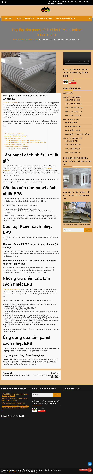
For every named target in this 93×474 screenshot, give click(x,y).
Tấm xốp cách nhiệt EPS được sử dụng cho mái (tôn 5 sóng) (24, 140)
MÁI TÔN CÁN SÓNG (74, 104)
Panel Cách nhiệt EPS (10, 103)
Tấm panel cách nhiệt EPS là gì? (14, 133)
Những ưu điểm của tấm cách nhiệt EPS (17, 144)
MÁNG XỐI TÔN (72, 141)
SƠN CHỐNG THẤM (74, 126)
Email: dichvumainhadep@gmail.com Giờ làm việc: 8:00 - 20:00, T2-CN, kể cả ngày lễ (15, 407)
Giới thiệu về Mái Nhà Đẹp (28, 472)
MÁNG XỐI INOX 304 (74, 149)
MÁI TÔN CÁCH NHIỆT (75, 108)
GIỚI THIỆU (52, 2)
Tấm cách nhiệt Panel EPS (11, 289)
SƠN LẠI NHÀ (72, 122)
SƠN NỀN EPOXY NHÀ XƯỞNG (78, 134)
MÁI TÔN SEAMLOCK (74, 112)
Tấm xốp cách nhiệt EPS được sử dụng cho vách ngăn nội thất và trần (27, 142)
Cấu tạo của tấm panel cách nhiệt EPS (16, 136)
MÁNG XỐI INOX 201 (74, 145)
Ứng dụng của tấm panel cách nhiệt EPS (17, 146)
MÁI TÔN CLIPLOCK (74, 115)
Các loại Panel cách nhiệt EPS (13, 138)
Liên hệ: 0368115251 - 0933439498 (13, 403)
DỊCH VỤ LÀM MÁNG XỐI (56, 3)
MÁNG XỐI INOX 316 (74, 153)
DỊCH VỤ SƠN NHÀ (82, 2)
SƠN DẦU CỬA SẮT (74, 130)
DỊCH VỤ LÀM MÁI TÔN (65, 2)
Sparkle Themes (14, 472)
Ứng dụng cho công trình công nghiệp (18, 148)
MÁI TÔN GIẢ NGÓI (73, 100)
